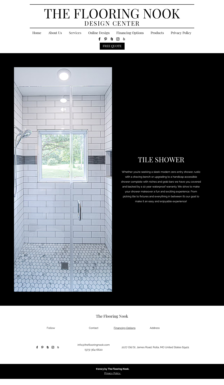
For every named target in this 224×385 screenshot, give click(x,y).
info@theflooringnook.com (94, 344)
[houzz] (112, 39)
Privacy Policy (112, 373)
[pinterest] (105, 39)
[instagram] (118, 39)
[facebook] (99, 39)
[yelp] (124, 39)
